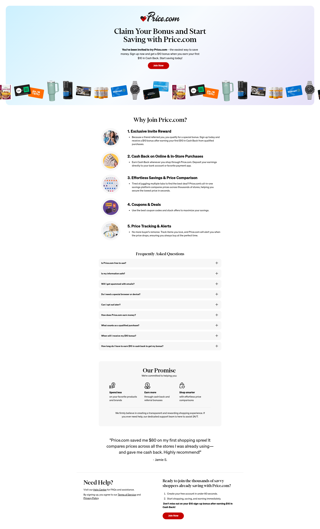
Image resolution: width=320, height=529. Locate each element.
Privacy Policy (91, 498)
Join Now (158, 65)
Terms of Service (127, 495)
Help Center (100, 490)
